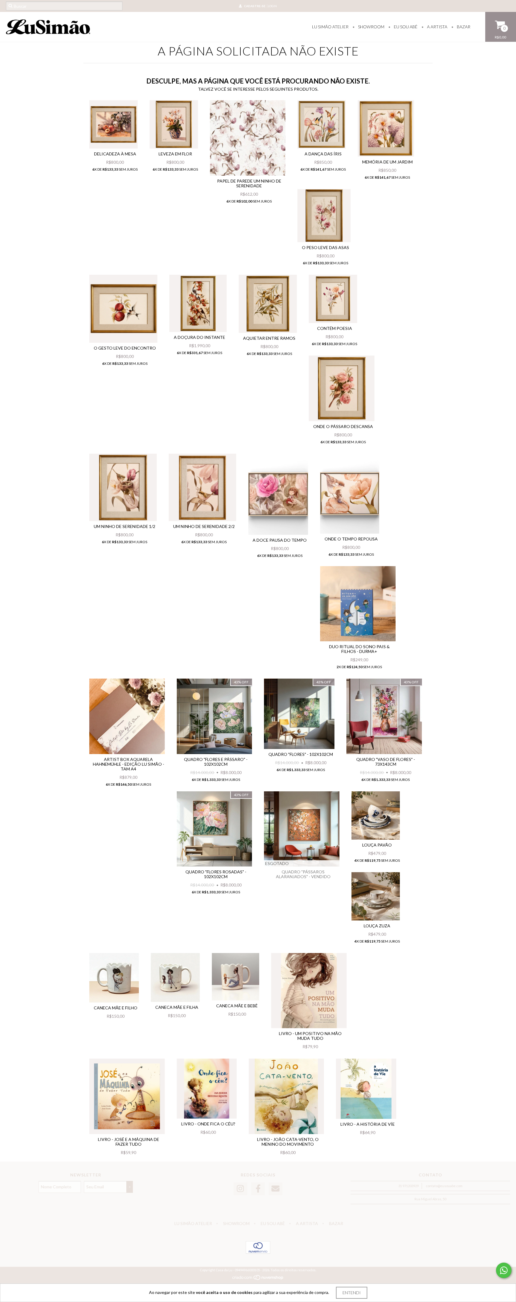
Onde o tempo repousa (351, 538)
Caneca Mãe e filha (176, 1007)
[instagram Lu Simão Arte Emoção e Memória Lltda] (240, 1188)
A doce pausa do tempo (280, 540)
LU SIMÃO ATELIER (330, 26)
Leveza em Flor (175, 153)
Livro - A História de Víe (367, 1124)
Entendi (352, 1292)
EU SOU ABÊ (405, 26)
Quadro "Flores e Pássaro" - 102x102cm (216, 762)
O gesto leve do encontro (125, 347)
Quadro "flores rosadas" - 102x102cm (215, 874)
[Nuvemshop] (258, 1279)
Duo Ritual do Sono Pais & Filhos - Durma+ (359, 649)
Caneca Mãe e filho (115, 1007)
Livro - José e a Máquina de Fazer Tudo (128, 1142)
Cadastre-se (254, 6)
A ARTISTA (436, 26)
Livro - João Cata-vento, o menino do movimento (288, 1142)
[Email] (275, 1188)
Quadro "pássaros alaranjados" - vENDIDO (303, 874)
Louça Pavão (377, 844)
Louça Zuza (377, 925)
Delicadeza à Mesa (115, 153)
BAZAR (463, 26)
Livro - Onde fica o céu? (208, 1123)
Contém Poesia (334, 328)
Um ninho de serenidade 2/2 (204, 526)
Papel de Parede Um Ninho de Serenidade (249, 183)
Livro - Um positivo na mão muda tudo (310, 1036)
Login (272, 6)
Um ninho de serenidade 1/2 (124, 526)
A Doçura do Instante (199, 337)
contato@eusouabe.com (444, 1186)
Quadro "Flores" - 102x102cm (300, 754)
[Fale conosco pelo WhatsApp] (504, 1270)
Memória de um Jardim (387, 161)
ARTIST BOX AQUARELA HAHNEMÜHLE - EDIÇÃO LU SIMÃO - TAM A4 (128, 764)
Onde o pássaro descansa (343, 426)
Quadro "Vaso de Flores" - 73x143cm (385, 762)
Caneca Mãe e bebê (237, 1005)
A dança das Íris (323, 153)
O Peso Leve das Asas (325, 247)
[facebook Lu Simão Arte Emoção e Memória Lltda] (258, 1188)
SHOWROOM (370, 26)
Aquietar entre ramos (269, 338)
